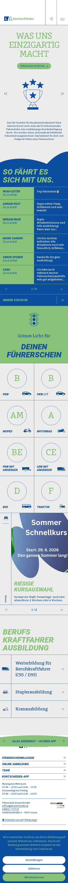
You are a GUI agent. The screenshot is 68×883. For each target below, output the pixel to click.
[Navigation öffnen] (62, 12)
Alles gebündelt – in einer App (34, 741)
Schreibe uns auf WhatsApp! (21, 820)
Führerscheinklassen (18, 758)
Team (6, 770)
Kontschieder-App (15, 776)
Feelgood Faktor (32, 66)
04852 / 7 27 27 (10, 809)
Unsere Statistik (15, 300)
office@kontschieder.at (15, 806)
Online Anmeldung (15, 764)
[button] (5, 94)
